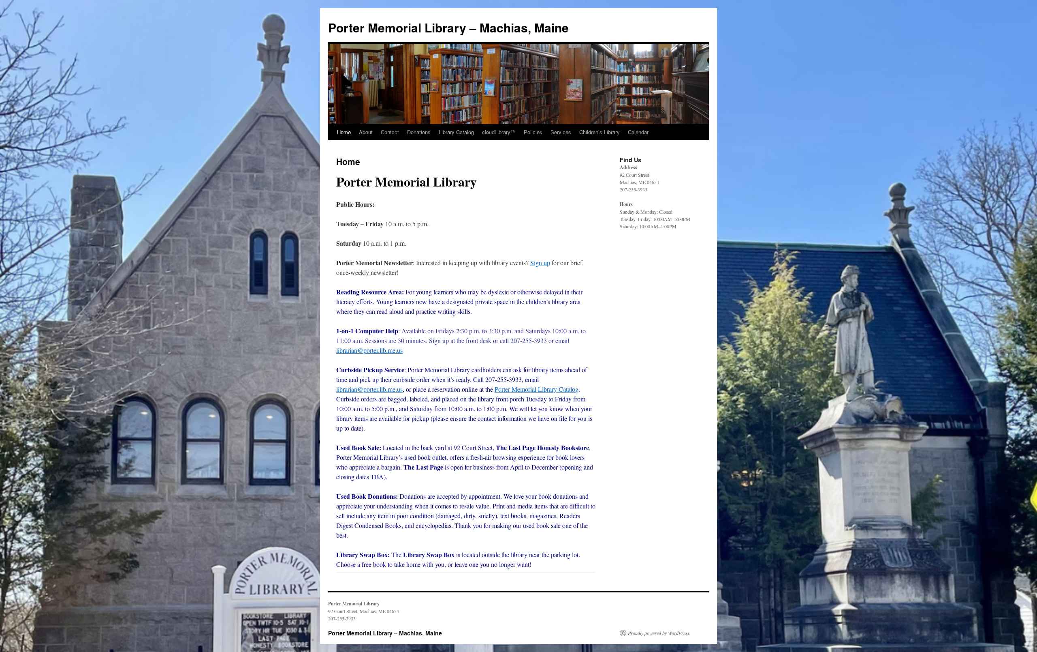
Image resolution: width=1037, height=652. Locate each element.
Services (561, 132)
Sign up (540, 262)
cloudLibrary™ (499, 132)
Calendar (638, 132)
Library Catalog (456, 132)
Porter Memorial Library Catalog (536, 389)
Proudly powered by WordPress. (659, 633)
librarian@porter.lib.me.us (369, 350)
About (366, 132)
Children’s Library (599, 132)
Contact (390, 132)
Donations (419, 132)
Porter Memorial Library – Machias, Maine (448, 27)
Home (344, 132)
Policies (533, 132)
